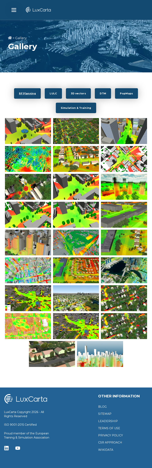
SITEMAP (104, 414)
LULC (53, 93)
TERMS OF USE (109, 428)
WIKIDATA (105, 450)
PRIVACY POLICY (110, 435)
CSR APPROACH (110, 442)
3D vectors (78, 93)
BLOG (102, 406)
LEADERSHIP (108, 421)
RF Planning (27, 93)
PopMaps (126, 93)
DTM (103, 93)
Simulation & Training (76, 107)
